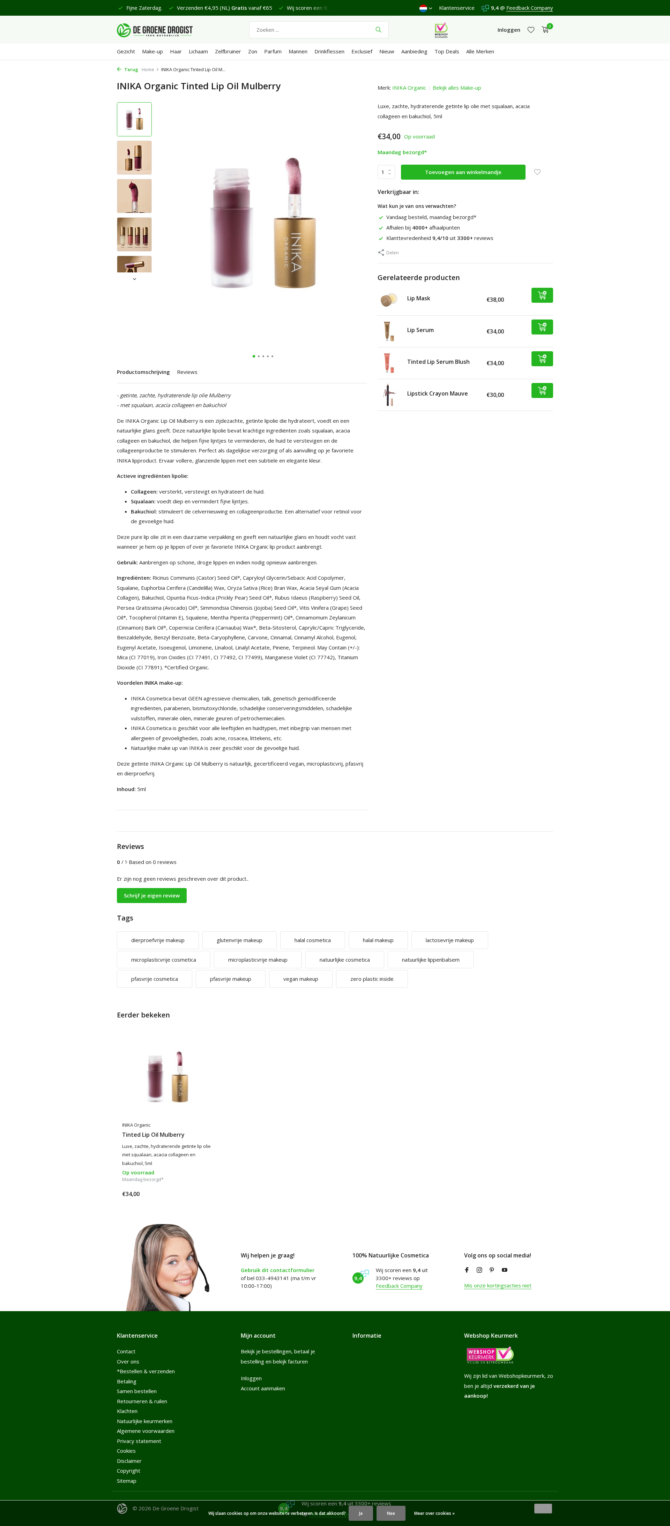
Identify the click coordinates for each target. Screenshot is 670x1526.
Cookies (126, 1450)
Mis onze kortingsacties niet (497, 1285)
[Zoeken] (378, 29)
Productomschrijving (143, 371)
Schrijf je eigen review (152, 895)
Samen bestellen (137, 1391)
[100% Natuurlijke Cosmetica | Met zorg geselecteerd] (160, 30)
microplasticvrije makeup (258, 959)
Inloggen (251, 1378)
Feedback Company (529, 7)
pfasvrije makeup (230, 978)
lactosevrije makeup (450, 940)
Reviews (187, 371)
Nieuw (386, 51)
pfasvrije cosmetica (154, 978)
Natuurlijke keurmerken (144, 1421)
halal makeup (378, 940)
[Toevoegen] (542, 295)
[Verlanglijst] (531, 30)
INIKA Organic (409, 87)
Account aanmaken (263, 1388)
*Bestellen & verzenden (146, 1371)
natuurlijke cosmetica (345, 959)
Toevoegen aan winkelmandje (463, 171)
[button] (253, 356)
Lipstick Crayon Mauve (437, 393)
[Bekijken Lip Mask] (390, 299)
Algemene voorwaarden (145, 1430)
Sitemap (126, 1480)
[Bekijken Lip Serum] (390, 331)
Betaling (126, 1381)
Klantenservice (457, 7)
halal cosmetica (313, 940)
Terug (130, 69)
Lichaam (198, 51)
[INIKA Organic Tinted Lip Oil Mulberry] (167, 1077)
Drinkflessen (329, 51)
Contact (126, 1351)
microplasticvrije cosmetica (163, 959)
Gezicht (126, 51)
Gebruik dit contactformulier (277, 1269)
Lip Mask (418, 298)
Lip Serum (420, 330)
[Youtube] (504, 1270)
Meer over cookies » (434, 1513)
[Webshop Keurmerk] (441, 30)
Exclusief (361, 51)
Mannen (298, 51)
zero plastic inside (372, 978)
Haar (176, 51)
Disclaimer (129, 1460)
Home (148, 69)
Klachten (127, 1410)
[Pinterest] (492, 1270)
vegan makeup (300, 978)
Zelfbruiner (228, 51)
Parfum (273, 51)
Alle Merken (480, 51)
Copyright (128, 1470)
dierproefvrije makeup (158, 940)
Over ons (128, 1361)
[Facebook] (467, 1270)
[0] (543, 29)
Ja (361, 1513)
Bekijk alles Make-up (457, 87)
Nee (391, 1513)
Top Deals (446, 51)
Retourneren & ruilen (142, 1401)
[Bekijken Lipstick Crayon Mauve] (390, 395)
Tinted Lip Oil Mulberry (153, 1134)
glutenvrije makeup (239, 940)
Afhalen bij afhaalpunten (423, 227)
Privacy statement (139, 1440)
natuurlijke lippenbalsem (431, 959)
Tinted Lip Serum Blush (438, 362)
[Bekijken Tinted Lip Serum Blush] (390, 363)
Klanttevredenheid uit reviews (439, 237)
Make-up (152, 51)
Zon (252, 51)
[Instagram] (479, 1270)
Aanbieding (414, 51)
